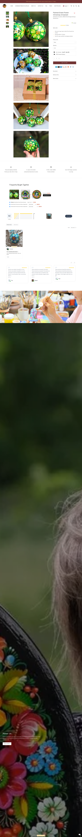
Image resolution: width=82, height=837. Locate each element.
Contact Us (40, 5)
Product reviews (9, 224)
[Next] (74, 262)
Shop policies (57, 5)
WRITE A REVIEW (68, 216)
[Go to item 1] (7, 13)
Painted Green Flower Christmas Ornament (18, 202)
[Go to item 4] (7, 23)
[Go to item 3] (7, 20)
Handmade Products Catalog (22, 5)
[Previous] (71, 262)
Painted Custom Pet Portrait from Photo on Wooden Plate (19, 204)
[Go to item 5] (7, 26)
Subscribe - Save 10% (40, 835)
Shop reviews (16, 224)
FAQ (46, 5)
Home (11, 5)
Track (50, 5)
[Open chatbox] (79, 834)
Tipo (69, 208)
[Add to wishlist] (74, 13)
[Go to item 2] (7, 17)
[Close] (44, 835)
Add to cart (65, 62)
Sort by (69, 227)
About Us (33, 5)
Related (71, 208)
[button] (65, 6)
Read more (9, 277)
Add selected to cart (47, 195)
